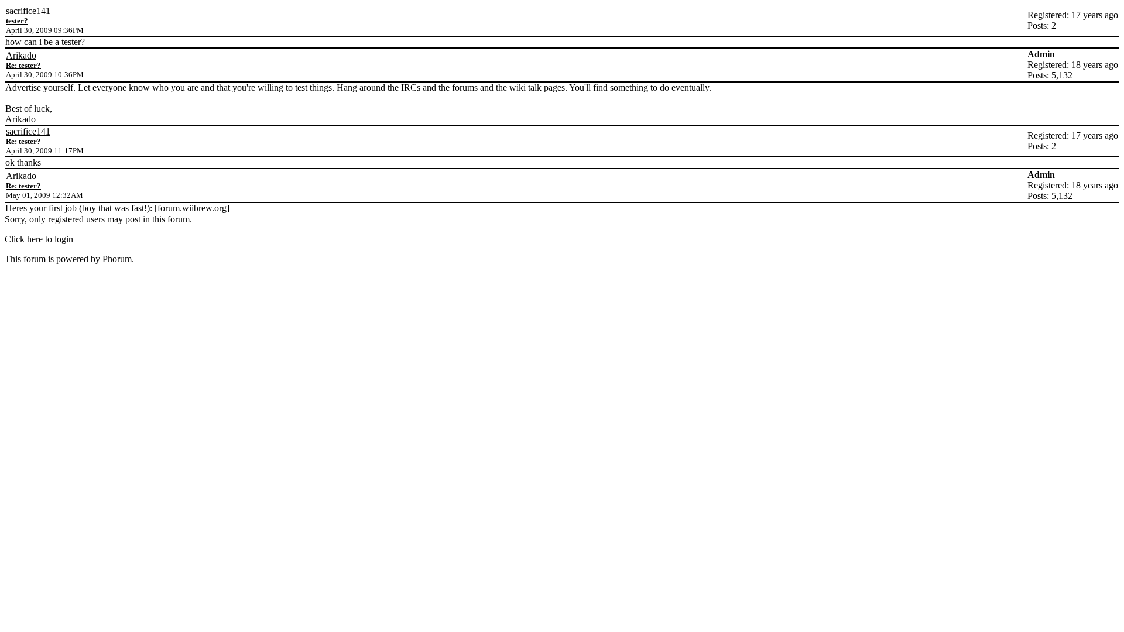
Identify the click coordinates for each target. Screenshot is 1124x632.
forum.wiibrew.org (192, 208)
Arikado (21, 55)
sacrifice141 (28, 11)
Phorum (117, 259)
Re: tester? (23, 65)
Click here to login (39, 239)
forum (34, 259)
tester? (17, 20)
